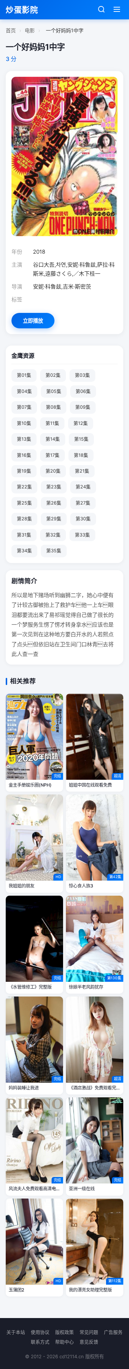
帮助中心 (64, 1342)
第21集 (82, 471)
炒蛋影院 (22, 9)
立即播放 (33, 321)
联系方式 (40, 1342)
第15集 (81, 439)
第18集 (81, 455)
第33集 (82, 535)
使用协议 (40, 1332)
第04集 (24, 391)
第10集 (24, 423)
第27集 (83, 503)
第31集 (24, 535)
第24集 (83, 486)
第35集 (53, 550)
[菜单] (116, 10)
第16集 (24, 455)
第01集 (24, 375)
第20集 (53, 471)
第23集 (53, 486)
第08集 (53, 407)
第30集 (83, 518)
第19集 (24, 471)
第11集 (52, 423)
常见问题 (89, 1332)
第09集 (82, 407)
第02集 (53, 375)
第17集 (52, 455)
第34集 (24, 550)
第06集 (83, 391)
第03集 (82, 375)
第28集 (24, 518)
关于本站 (15, 1332)
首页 (11, 30)
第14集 (53, 439)
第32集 (53, 535)
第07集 (24, 407)
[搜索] (101, 10)
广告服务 (113, 1332)
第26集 (53, 503)
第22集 (24, 486)
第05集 (53, 391)
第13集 (24, 439)
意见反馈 (89, 1342)
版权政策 (64, 1332)
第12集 (80, 423)
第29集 (53, 518)
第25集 (24, 503)
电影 (30, 30)
